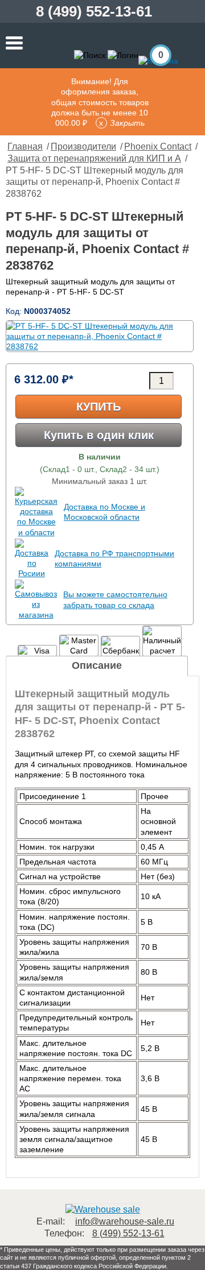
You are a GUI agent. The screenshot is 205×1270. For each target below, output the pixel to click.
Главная (25, 146)
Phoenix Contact (157, 146)
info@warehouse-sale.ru (124, 1221)
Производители (83, 146)
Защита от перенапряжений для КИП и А (94, 158)
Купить (98, 406)
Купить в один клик (99, 435)
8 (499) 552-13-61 (94, 11)
